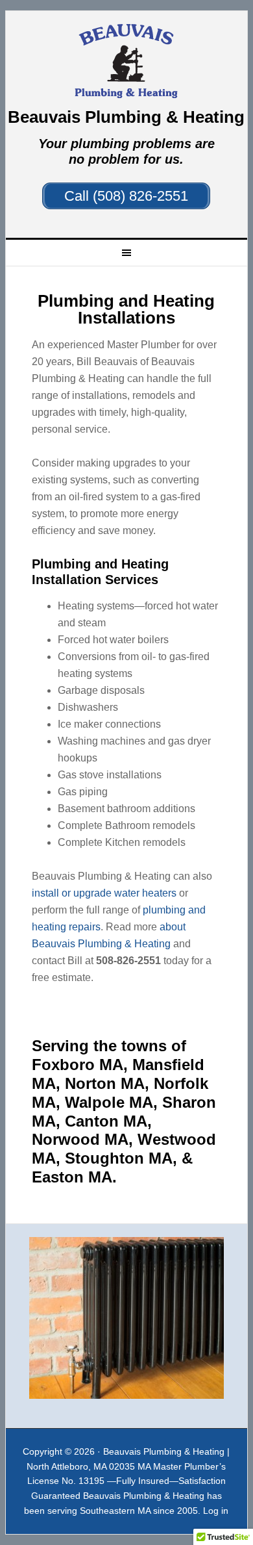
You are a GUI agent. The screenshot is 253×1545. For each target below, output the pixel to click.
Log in (215, 1510)
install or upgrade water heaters (104, 893)
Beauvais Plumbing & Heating (126, 61)
